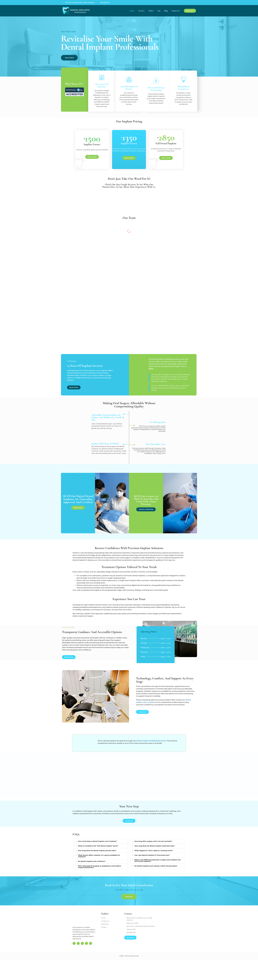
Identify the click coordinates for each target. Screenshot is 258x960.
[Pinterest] (186, 2)
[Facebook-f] (182, 2)
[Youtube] (194, 2)
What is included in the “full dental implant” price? (98, 846)
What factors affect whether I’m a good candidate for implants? (99, 856)
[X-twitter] (190, 2)
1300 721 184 (138, 890)
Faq (159, 11)
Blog (166, 11)
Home (132, 11)
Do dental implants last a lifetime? (91, 861)
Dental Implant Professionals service (151, 741)
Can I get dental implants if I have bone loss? (152, 855)
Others (151, 11)
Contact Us (176, 11)
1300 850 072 (104, 2)
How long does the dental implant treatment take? (154, 846)
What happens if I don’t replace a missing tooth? (153, 850)
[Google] (177, 2)
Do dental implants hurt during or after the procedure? (155, 866)
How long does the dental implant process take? (97, 850)
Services (142, 11)
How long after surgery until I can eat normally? (153, 841)
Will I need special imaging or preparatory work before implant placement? (99, 866)
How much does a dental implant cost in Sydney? (97, 841)
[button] (101, 841)
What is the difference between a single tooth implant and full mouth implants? (157, 860)
